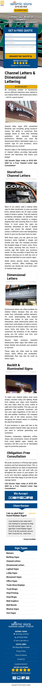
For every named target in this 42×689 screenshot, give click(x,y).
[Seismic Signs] (21, 623)
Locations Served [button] (21, 664)
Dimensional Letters (15, 565)
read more (27, 534)
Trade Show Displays (15, 585)
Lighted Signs (12, 569)
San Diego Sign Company (21, 647)
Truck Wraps (11, 589)
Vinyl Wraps (11, 597)
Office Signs (11, 581)
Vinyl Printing (12, 593)
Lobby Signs (11, 573)
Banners (10, 553)
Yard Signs (11, 613)
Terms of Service (21, 655)
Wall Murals (11, 605)
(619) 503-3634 (21, 7)
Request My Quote (19, 56)
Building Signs (12, 557)
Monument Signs (14, 577)
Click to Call (22, 10)
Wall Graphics (12, 601)
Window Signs (12, 609)
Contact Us (21, 659)
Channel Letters (13, 561)
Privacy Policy (21, 651)
